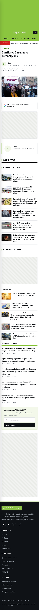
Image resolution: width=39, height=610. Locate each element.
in (19, 525)
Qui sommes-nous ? (9, 558)
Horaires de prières (9, 581)
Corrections (6, 565)
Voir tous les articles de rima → (23, 149)
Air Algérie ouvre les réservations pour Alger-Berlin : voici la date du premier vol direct (18, 397)
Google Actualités (8, 592)
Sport (35, 38)
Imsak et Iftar (6, 588)
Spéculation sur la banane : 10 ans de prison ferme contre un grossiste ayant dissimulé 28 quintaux (19, 371)
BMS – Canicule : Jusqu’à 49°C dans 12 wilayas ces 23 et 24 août (24, 296)
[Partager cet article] (4, 70)
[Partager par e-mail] (23, 70)
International (6, 548)
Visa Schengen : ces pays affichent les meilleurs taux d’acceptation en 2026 (22, 306)
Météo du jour (7, 585)
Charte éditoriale (8, 561)
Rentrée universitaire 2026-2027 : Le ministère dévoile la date (24, 336)
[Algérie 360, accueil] (19, 32)
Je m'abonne (10, 425)
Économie (25, 38)
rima (9, 63)
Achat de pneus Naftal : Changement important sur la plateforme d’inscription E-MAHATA (22, 316)
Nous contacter (7, 568)
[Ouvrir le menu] (35, 32)
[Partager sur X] (13, 70)
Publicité (5, 572)
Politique (5, 49)
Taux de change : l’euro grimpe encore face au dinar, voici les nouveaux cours (23, 327)
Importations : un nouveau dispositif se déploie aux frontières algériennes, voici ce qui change (19, 384)
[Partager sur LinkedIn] (18, 70)
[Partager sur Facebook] (8, 70)
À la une (5, 38)
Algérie (14, 38)
